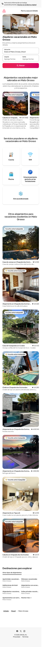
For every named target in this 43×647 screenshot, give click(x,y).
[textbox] (11, 59)
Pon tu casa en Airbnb (29, 11)
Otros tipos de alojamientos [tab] (12, 573)
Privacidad (16, 637)
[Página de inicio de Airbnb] (4, 11)
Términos (25, 637)
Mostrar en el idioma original (26, 5)
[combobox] (20, 52)
